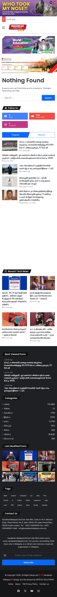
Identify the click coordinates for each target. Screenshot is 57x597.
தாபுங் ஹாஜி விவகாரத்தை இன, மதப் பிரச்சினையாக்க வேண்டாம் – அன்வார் (41, 295)
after (5, 496)
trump (35, 505)
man (46, 500)
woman (44, 505)
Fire (44, 496)
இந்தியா (7, 417)
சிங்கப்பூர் (7, 426)
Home (10, 584)
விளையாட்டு (9, 438)
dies (38, 496)
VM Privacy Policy (29, 584)
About (17, 584)
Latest (6, 404)
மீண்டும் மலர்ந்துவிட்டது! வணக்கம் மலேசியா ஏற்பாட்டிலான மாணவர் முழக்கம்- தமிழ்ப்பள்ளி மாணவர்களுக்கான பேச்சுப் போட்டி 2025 (28, 156)
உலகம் (6, 421)
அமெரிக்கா (8, 413)
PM (12, 505)
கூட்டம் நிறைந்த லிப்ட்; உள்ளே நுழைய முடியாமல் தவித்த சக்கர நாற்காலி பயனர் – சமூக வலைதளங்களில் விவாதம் (42, 333)
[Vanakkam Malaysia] (18, 27)
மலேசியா (7, 434)
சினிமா (6, 430)
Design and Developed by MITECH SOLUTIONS (33, 579)
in (12, 500)
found (6, 500)
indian (19, 500)
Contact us (44, 584)
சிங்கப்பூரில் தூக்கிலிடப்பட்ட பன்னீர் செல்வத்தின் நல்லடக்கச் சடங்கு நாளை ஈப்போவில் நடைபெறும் (34, 180)
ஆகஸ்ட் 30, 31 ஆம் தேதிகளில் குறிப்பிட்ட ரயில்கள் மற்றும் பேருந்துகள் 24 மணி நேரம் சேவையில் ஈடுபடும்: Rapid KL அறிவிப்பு (14, 298)
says (28, 505)
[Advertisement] (28, 236)
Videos (7, 408)
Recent (41, 134)
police (19, 505)
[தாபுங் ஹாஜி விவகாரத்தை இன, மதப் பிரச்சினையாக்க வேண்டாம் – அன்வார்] (42, 283)
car (31, 496)
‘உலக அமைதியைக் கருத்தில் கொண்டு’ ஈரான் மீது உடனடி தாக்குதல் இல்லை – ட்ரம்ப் (36, 167)
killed (28, 500)
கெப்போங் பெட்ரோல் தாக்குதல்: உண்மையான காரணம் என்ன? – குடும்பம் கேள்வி (14, 332)
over (5, 505)
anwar (13, 496)
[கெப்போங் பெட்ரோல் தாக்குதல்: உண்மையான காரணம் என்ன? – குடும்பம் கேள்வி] (14, 319)
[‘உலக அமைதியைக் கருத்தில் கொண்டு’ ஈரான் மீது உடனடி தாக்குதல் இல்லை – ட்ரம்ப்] (9, 169)
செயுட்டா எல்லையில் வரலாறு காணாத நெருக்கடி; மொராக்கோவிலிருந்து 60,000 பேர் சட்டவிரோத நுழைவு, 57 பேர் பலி (36, 144)
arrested (23, 496)
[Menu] (3, 29)
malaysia (37, 500)
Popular (15, 134)
